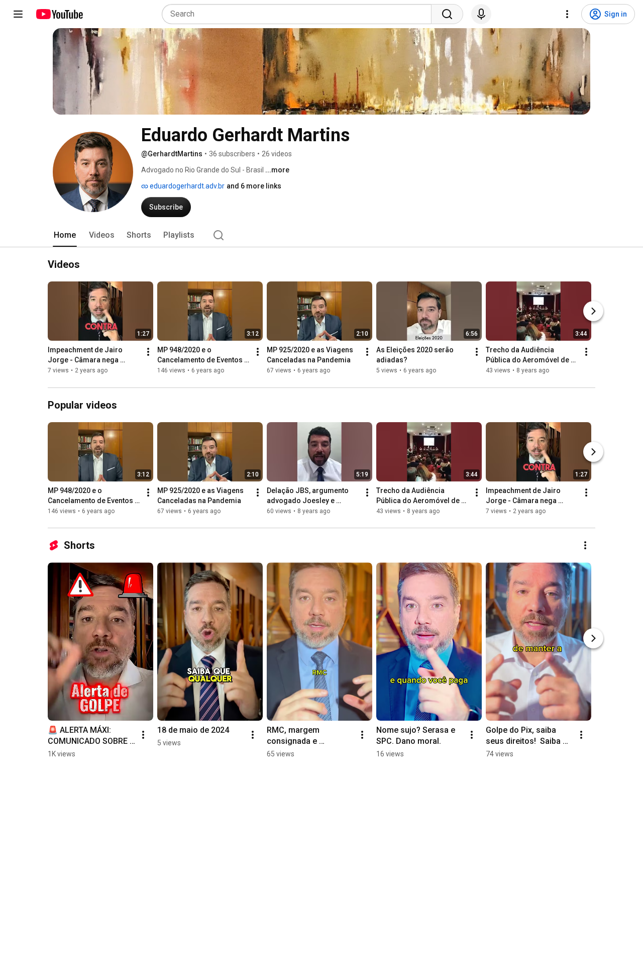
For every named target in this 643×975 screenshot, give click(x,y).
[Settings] (567, 14)
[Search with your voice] (481, 14)
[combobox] (299, 14)
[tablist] (321, 235)
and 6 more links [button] (254, 186)
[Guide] (18, 14)
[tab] (65, 235)
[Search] (447, 14)
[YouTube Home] (59, 14)
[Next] (593, 312)
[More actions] (148, 352)
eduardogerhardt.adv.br (186, 186)
